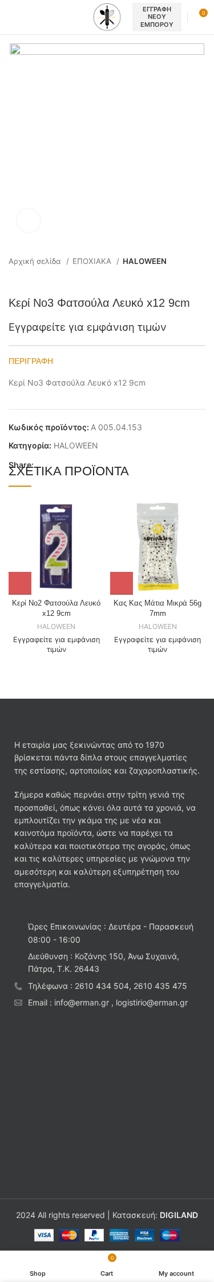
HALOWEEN (145, 261)
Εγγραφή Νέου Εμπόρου (156, 16)
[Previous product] (177, 279)
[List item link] (107, 986)
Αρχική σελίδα (36, 261)
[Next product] (199, 279)
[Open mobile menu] (13, 17)
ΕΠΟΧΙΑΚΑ (93, 261)
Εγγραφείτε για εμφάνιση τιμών (88, 326)
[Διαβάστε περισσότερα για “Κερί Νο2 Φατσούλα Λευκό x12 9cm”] (20, 583)
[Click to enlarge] (28, 220)
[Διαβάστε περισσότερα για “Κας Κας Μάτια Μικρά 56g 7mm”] (121, 583)
